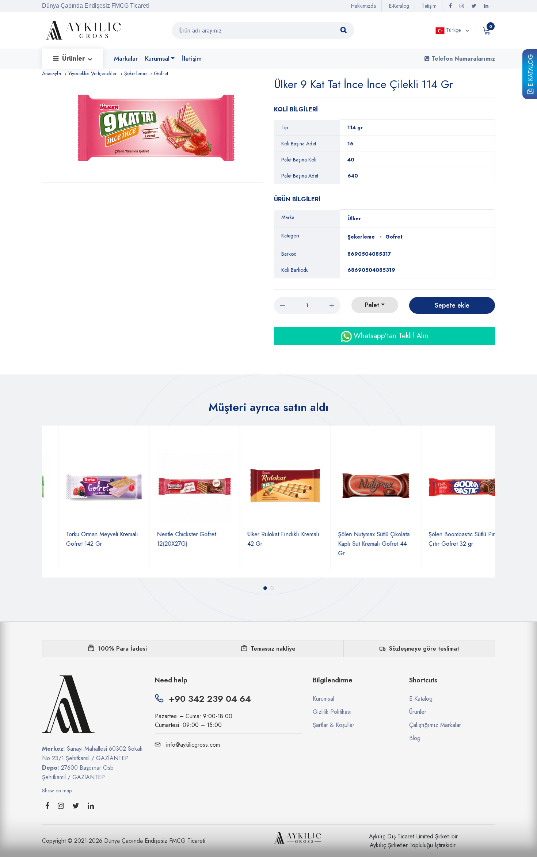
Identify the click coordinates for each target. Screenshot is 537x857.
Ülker (354, 218)
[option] (156, 130)
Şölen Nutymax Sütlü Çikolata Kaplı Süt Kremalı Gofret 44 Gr (357, 543)
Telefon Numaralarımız (462, 58)
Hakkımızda (363, 5)
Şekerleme (135, 73)
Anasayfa (51, 73)
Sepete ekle (452, 305)
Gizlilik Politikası (332, 712)
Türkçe (453, 30)
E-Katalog (530, 71)
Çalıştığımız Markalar (435, 725)
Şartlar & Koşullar (333, 725)
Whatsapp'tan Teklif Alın (389, 336)
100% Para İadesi (122, 648)
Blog (414, 738)
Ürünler (74, 58)
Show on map (57, 790)
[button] (265, 588)
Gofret (161, 73)
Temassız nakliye (273, 648)
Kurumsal (157, 58)
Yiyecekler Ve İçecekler (92, 73)
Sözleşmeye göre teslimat (424, 648)
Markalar (126, 58)
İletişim (429, 5)
